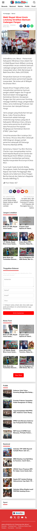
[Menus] (3, 2)
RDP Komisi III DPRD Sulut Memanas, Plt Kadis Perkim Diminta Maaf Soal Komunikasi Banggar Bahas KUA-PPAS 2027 (23, 432)
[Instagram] (18, 191)
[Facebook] (10, 191)
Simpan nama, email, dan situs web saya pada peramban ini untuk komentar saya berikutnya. (18, 307)
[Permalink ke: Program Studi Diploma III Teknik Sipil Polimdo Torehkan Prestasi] (26, 221)
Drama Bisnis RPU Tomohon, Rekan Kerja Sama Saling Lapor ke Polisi (26, 243)
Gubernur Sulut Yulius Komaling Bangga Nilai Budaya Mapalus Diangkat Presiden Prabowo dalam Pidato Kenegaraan (23, 391)
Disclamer (11, 528)
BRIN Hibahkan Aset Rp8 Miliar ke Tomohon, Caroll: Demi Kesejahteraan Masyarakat (23, 460)
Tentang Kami (12, 526)
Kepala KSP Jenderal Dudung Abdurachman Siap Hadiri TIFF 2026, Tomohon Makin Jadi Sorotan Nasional (23, 480)
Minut (8, 26)
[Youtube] (22, 191)
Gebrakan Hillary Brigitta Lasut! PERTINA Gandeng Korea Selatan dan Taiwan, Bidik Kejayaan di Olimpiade (23, 490)
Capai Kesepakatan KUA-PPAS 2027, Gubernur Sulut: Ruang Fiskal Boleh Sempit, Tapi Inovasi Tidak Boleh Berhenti (22, 412)
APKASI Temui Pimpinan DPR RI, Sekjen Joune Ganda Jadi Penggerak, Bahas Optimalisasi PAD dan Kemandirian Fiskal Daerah (23, 470)
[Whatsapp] (31, 26)
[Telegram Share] (28, 26)
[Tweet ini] (24, 26)
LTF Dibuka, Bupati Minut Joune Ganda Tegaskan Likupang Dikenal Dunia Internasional (9, 243)
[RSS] (26, 191)
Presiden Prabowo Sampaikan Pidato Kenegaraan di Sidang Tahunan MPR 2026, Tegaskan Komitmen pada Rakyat (22, 401)
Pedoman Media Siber (24, 526)
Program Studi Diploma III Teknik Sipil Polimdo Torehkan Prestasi (25, 227)
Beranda (4, 526)
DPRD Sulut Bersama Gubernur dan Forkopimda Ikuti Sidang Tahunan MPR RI (23, 422)
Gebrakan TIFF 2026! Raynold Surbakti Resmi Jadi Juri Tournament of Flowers (22, 450)
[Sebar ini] (21, 26)
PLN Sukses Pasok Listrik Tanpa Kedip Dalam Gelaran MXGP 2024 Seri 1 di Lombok (10, 201)
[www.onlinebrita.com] (19, 2)
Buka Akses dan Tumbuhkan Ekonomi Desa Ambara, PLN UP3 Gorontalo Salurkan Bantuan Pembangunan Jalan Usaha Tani (10, 258)
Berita (4, 26)
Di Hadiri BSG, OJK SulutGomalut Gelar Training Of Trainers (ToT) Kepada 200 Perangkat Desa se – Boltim (27, 202)
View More (18, 375)
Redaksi (4, 528)
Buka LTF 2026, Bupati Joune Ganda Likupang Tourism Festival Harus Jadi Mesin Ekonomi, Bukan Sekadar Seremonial (10, 227)
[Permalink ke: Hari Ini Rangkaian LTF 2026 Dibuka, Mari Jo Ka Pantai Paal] (26, 252)
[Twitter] (14, 191)
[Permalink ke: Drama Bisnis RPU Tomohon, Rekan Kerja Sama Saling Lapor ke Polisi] (26, 236)
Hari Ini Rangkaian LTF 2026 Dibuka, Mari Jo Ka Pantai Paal (26, 258)
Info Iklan (18, 528)
